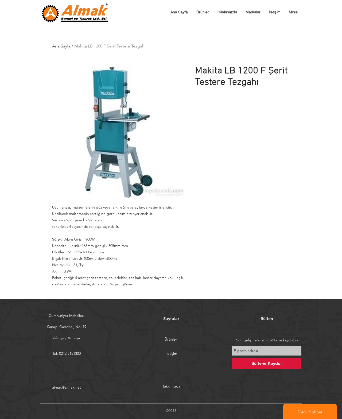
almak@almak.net (66, 387)
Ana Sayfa (61, 46)
